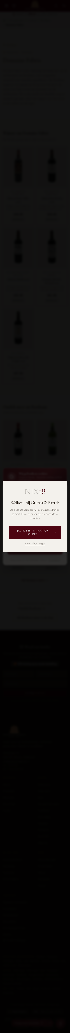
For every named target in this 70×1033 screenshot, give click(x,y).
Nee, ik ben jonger (35, 543)
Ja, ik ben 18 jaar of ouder (32, 532)
